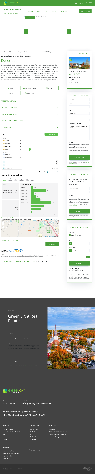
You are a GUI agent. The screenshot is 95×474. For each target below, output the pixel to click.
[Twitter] (36, 450)
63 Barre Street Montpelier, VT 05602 (20, 411)
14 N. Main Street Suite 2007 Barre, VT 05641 (24, 414)
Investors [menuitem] (52, 429)
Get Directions (52, 244)
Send (15, 362)
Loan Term (71, 232)
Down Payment (72, 247)
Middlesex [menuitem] (33, 439)
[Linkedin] (31, 450)
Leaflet (46, 236)
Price (70, 240)
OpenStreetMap (51, 236)
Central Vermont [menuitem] (34, 429)
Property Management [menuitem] (56, 437)
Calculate (79, 263)
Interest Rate (72, 254)
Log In (81, 3)
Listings (8, 261)
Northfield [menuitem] (33, 437)
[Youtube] (34, 450)
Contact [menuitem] (5, 439)
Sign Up (77, 3)
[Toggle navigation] (90, 3)
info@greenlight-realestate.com (36, 403)
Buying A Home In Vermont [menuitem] (11, 453)
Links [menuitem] (4, 437)
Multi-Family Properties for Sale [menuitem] (58, 432)
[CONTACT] (85, 11)
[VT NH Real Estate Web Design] (87, 469)
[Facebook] (29, 450)
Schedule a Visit (84, 95)
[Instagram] (39, 450)
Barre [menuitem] (31, 434)
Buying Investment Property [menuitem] (57, 434)
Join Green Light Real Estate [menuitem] (11, 432)
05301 (34, 261)
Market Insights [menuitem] (7, 456)
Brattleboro (27, 261)
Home (3, 261)
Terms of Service (72, 163)
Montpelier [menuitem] (33, 432)
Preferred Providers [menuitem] (8, 429)
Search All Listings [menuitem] (8, 451)
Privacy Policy (74, 152)
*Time (70, 117)
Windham (19, 261)
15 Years (79, 235)
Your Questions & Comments (75, 123)
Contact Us (71, 84)
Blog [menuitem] (4, 434)
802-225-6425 (74, 74)
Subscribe (79, 211)
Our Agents (76, 84)
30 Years (72, 235)
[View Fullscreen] (3, 227)
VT (13, 261)
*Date (70, 110)
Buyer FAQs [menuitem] (6, 458)
